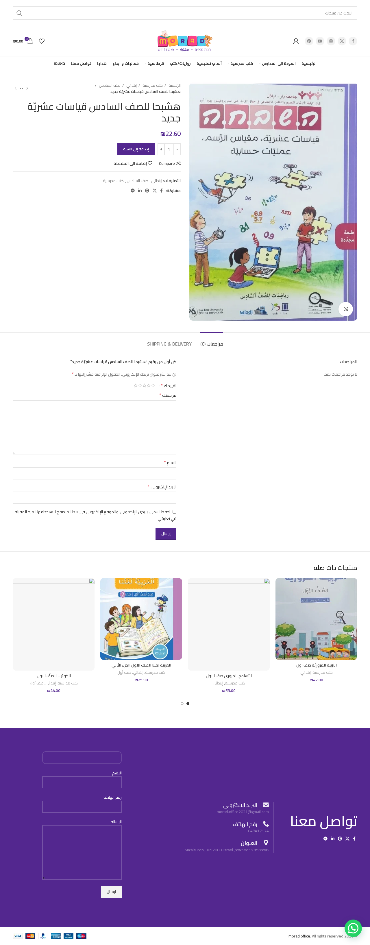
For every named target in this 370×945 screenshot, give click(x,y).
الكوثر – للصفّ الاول (54, 676)
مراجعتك (167, 395)
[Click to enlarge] (345, 309)
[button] (353, 928)
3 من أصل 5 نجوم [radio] (144, 385)
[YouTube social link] (320, 41)
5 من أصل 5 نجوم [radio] (136, 385)
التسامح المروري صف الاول (229, 676)
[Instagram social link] (331, 41)
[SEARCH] (19, 13)
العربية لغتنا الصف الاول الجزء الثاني (141, 665)
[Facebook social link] (353, 41)
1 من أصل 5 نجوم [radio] (153, 385)
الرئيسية (174, 85)
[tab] (211, 341)
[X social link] (342, 41)
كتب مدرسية (152, 85)
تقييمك (168, 385)
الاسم (170, 462)
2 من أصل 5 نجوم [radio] (149, 385)
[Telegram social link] (132, 190)
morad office (299, 936)
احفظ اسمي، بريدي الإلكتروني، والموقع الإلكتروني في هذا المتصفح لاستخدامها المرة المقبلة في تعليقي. (95, 515)
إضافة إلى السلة (136, 148)
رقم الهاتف (112, 797)
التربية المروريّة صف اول (316, 665)
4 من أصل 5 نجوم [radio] (140, 385)
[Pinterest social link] (309, 41)
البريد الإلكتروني (162, 487)
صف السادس (109, 85)
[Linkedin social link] (139, 190)
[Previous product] (27, 88)
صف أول (124, 672)
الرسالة (116, 822)
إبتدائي (131, 85)
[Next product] (15, 88)
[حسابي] (296, 41)
